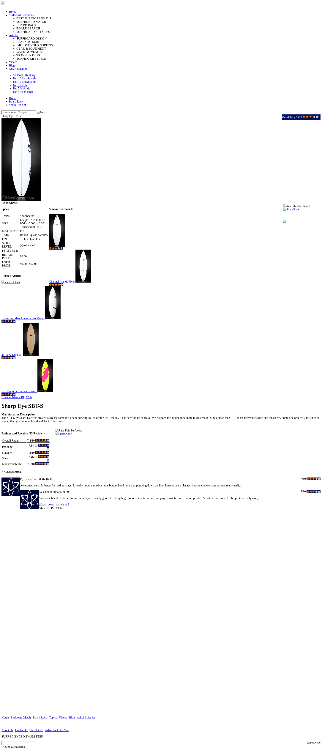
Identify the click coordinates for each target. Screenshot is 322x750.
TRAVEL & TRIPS (28, 55)
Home (12, 11)
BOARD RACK (26, 25)
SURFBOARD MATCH (31, 21)
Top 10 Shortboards (24, 78)
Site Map (64, 730)
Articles (13, 35)
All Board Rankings (24, 75)
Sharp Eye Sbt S (18, 104)
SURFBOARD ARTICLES (33, 31)
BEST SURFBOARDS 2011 (33, 18)
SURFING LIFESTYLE (31, 58)
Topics (53, 717)
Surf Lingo (36, 730)
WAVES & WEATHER (30, 51)
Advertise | (52, 730)
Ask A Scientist (18, 68)
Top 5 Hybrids (21, 88)
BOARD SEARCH (28, 28)
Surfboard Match (21, 717)
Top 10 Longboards (24, 81)
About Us (7, 730)
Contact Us (21, 730)
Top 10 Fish (20, 85)
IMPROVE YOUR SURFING (34, 45)
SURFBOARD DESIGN (31, 38)
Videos (13, 62)
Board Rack (16, 101)
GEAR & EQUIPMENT (31, 48)
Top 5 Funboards (23, 91)
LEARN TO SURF (28, 41)
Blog (12, 65)
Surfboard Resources (21, 15)
